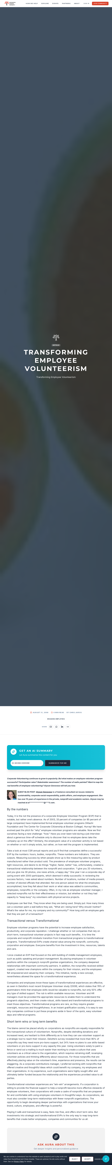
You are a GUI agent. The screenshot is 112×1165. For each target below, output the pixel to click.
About (77, 3)
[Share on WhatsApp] (56, 726)
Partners (66, 3)
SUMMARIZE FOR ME (58, 763)
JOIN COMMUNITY (100, 3)
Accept (87, 1159)
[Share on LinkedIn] (62, 726)
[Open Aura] (105, 1158)
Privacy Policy (19, 1161)
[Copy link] (67, 726)
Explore (45, 3)
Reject (75, 1159)
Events (55, 3)
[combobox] (26, 763)
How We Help (32, 3)
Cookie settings (101, 1159)
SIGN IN (86, 3)
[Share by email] (50, 726)
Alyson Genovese (44, 792)
